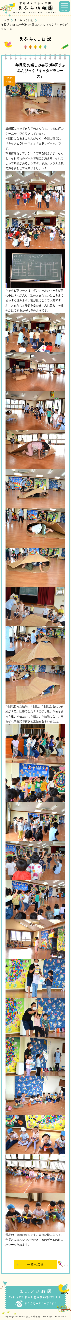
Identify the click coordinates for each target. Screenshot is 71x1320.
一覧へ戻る (35, 1264)
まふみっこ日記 (23, 20)
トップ (5, 20)
